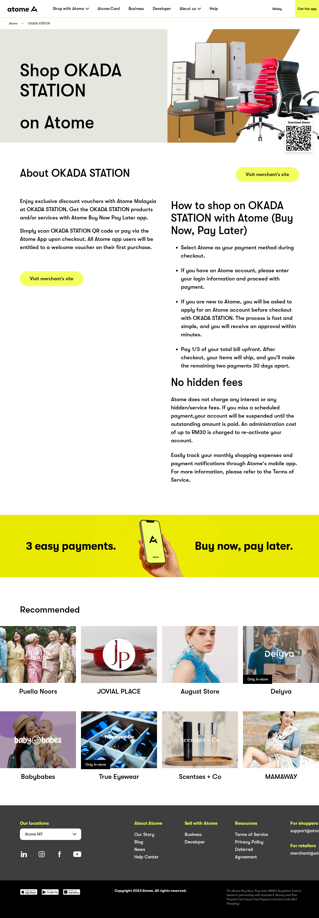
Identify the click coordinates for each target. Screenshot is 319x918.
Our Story (144, 834)
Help (214, 8)
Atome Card (109, 8)
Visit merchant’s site (51, 278)
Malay (277, 9)
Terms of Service (251, 834)
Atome (13, 23)
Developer (162, 8)
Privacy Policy (249, 841)
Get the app (307, 9)
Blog (138, 841)
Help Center (146, 856)
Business (136, 8)
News (139, 849)
